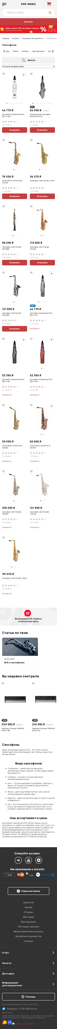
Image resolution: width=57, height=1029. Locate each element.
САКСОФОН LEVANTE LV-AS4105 (40, 447)
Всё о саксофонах (14, 662)
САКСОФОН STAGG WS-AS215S (12, 447)
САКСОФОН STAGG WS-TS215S (12, 182)
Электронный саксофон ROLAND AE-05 (40, 115)
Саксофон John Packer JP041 (42, 181)
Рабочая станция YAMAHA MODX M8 (13, 729)
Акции (28, 907)
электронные (38, 51)
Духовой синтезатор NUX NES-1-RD (41, 380)
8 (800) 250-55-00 (29, 1004)
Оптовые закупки (28, 926)
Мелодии (28, 916)
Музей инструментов (28, 936)
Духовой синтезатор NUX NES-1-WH (13, 115)
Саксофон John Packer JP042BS (11, 314)
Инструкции (28, 921)
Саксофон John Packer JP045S (11, 513)
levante (25, 51)
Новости (28, 902)
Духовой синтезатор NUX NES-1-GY (41, 314)
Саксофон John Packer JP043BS (11, 248)
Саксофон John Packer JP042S (39, 513)
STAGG (47, 825)
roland (15, 51)
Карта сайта (7, 1013)
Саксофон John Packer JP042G (39, 248)
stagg (6, 51)
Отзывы (28, 912)
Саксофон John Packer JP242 (14, 578)
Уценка (28, 941)
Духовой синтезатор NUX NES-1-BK (13, 380)
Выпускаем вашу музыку (28, 931)
